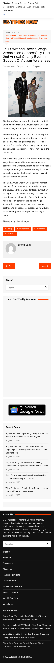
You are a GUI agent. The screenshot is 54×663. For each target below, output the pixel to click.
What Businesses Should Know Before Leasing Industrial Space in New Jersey (27, 490)
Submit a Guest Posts (36, 7)
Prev (10, 266)
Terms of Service (19, 3)
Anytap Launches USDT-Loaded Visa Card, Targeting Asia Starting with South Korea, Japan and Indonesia (27, 449)
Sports (37, 67)
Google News (8, 7)
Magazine (7, 569)
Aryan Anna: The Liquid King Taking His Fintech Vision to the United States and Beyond (27, 435)
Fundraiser (11, 234)
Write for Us (8, 11)
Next (43, 266)
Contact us (20, 7)
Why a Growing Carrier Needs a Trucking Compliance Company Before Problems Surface (27, 464)
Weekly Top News (11, 598)
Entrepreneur (24, 229)
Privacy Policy (34, 3)
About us (6, 3)
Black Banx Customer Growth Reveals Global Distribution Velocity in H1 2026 (26, 477)
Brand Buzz (10, 67)
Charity (9, 229)
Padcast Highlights (11, 575)
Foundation (40, 229)
